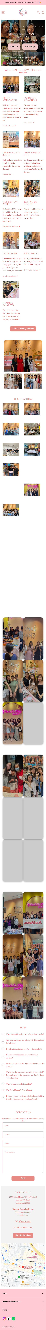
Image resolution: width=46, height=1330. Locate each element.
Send (23, 1178)
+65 (20, 1221)
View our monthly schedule (23, 329)
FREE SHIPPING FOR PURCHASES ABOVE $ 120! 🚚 (23, 2)
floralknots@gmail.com (23, 1227)
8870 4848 (26, 1221)
